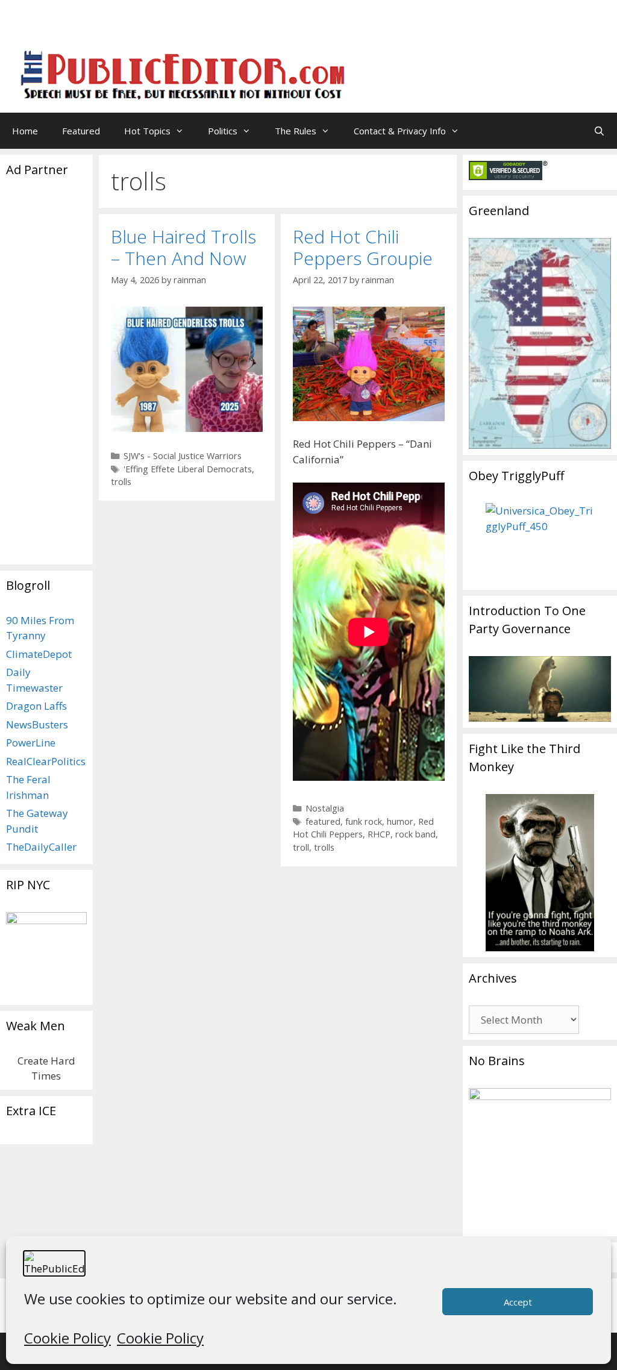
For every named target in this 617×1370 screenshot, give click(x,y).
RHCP (379, 834)
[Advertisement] (458, 27)
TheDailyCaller (41, 847)
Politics (222, 131)
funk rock (363, 821)
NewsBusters (37, 724)
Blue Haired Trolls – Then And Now (183, 247)
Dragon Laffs (36, 706)
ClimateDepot (39, 654)
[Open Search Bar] (599, 131)
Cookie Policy (67, 1338)
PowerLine (30, 742)
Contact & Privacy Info (400, 131)
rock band (415, 834)
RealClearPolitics (46, 761)
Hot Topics (147, 131)
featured (322, 821)
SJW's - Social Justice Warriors (183, 455)
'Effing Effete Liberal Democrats (188, 469)
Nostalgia (324, 808)
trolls (121, 481)
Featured (81, 131)
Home (25, 131)
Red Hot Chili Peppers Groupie (363, 247)
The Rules (295, 131)
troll (301, 847)
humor (400, 821)
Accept (518, 1302)
